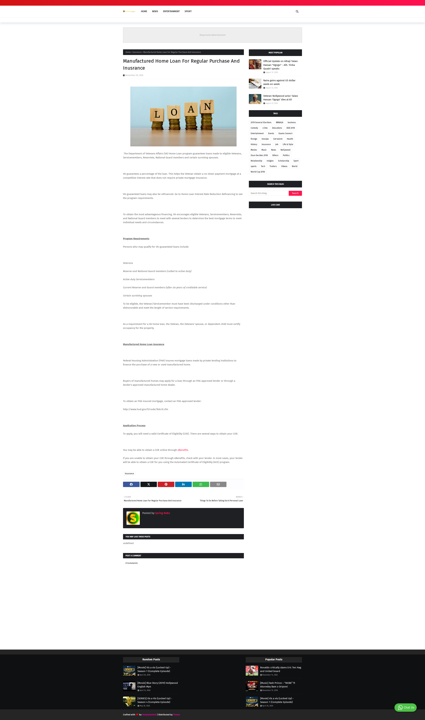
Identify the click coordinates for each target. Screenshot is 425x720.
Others (275, 155)
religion (270, 161)
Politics (286, 155)
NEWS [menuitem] (155, 11)
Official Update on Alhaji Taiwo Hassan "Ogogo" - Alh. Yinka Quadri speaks (280, 65)
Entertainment (257, 133)
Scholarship (283, 161)
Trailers (273, 166)
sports (253, 166)
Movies (254, 150)
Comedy (254, 128)
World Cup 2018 (258, 172)
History (254, 144)
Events (271, 133)
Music (264, 150)
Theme (176, 714)
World (294, 166)
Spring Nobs (162, 513)
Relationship (256, 161)
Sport (296, 161)
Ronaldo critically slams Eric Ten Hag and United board (280, 669)
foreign (254, 139)
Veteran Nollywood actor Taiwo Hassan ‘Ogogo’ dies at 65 (280, 97)
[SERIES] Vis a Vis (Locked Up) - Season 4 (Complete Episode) (154, 700)
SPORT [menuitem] (188, 11)
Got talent (277, 139)
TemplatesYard (149, 714)
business (292, 122)
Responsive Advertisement (213, 35)
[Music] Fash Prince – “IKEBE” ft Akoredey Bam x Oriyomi (277, 684)
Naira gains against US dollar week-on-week (279, 82)
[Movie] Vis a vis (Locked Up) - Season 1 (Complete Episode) (154, 669)
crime (265, 128)
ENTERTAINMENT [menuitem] (171, 11)
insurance (137, 52)
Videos (284, 166)
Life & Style (288, 144)
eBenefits (183, 449)
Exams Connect (285, 133)
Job (276, 144)
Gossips (265, 139)
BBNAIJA (279, 122)
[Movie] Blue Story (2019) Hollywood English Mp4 (157, 684)
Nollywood (285, 150)
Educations (277, 128)
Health (290, 139)
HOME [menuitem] (144, 11)
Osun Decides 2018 (259, 155)
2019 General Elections (261, 122)
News (273, 150)
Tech (263, 166)
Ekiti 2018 (291, 128)
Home (128, 52)
